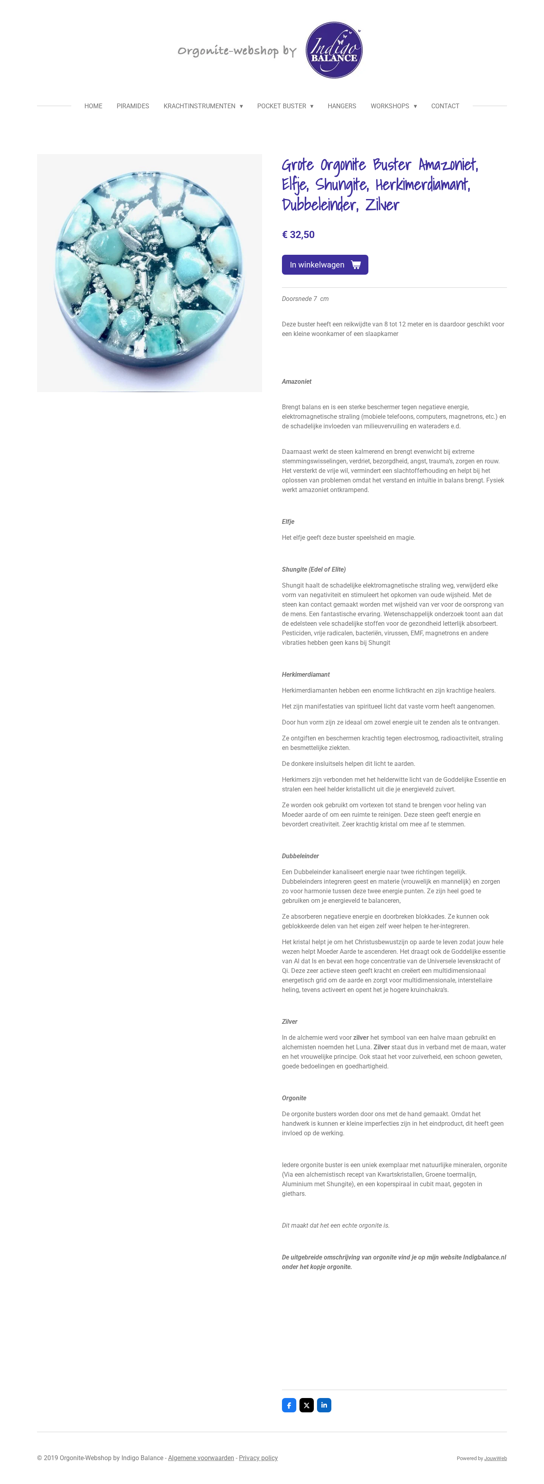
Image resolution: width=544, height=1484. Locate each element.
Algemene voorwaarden (201, 1458)
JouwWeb (495, 1458)
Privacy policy (258, 1458)
